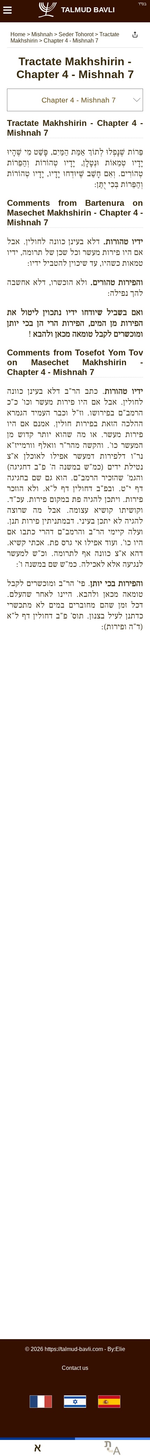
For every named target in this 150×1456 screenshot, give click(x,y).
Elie (120, 1349)
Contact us (75, 1368)
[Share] (135, 34)
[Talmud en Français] (41, 1401)
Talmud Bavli (88, 10)
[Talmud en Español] (109, 1401)
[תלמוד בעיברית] (75, 1401)
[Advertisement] (78, 661)
